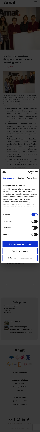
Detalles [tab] (21, 178)
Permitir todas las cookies (20, 244)
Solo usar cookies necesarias (20, 258)
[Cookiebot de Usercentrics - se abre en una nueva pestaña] (28, 172)
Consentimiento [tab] (8, 178)
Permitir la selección (20, 251)
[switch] (34, 221)
